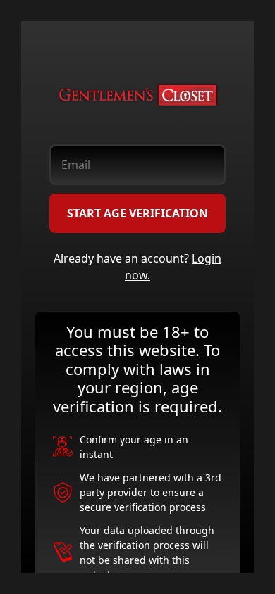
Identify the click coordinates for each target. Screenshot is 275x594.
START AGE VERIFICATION (137, 213)
